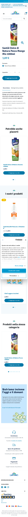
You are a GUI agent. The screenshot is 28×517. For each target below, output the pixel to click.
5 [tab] (14, 371)
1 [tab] (13, 179)
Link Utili (3, 491)
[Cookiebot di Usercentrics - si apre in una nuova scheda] (16, 240)
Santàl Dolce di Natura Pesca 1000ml (13, 358)
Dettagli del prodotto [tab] (17, 88)
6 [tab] (16, 371)
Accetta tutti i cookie (14, 270)
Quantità (5, 72)
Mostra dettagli (19, 265)
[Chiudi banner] (25, 239)
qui (19, 257)
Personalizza (13, 275)
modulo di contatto (17, 440)
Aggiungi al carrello (11, 78)
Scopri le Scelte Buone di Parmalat (11, 407)
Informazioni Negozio (7, 480)
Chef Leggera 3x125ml (11, 293)
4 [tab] (13, 371)
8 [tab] (19, 371)
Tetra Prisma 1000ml (10, 66)
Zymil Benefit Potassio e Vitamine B (14, 227)
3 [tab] (11, 371)
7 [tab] (17, 371)
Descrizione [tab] (6, 88)
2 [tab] (14, 179)
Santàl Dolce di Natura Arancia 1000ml (13, 165)
